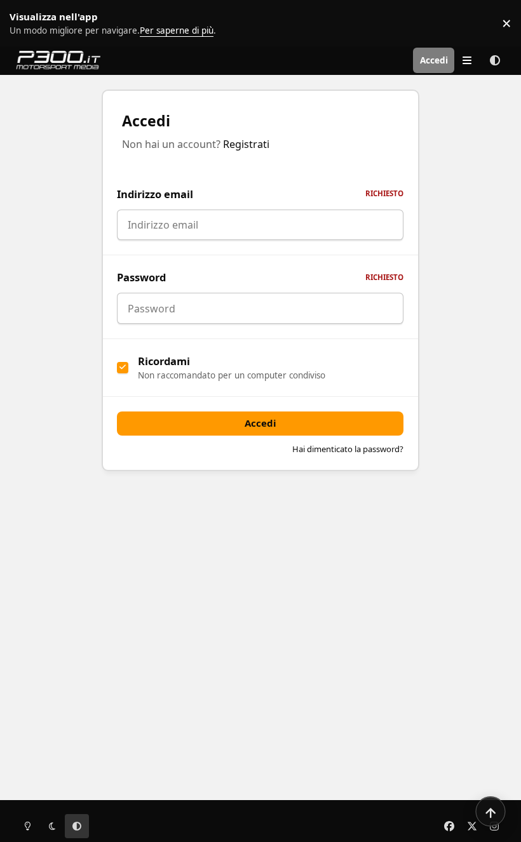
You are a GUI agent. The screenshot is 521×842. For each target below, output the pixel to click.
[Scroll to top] (490, 811)
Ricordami (164, 361)
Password (260, 277)
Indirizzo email (260, 194)
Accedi (260, 423)
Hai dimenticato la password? (347, 449)
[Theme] (495, 60)
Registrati (246, 144)
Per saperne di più (39, 23)
